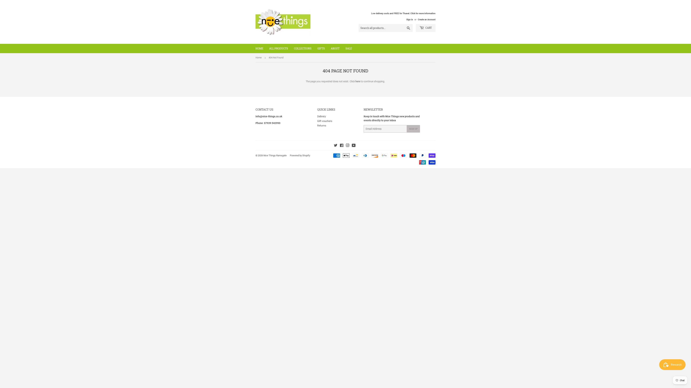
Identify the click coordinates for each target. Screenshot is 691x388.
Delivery (321, 116)
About (335, 48)
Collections (302, 48)
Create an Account (426, 19)
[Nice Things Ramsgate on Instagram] (347, 145)
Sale (349, 48)
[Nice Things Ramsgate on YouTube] (354, 145)
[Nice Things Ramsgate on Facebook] (342, 145)
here (357, 81)
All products (278, 48)
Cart (428, 27)
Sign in (409, 19)
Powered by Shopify (300, 155)
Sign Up (413, 128)
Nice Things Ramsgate (275, 155)
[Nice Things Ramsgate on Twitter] (335, 145)
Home (259, 48)
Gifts (321, 48)
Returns (321, 125)
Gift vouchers (324, 121)
